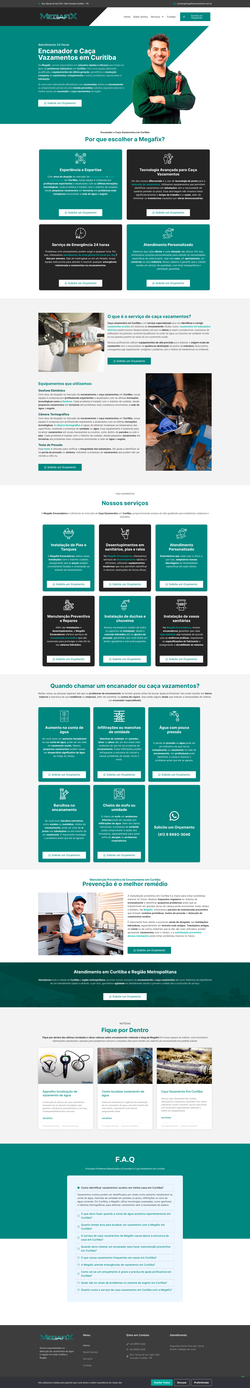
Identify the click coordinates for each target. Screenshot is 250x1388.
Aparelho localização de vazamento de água (60, 1093)
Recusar (182, 1382)
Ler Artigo (48, 1118)
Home (127, 16)
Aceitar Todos (162, 1382)
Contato (171, 16)
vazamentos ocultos (118, 326)
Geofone (67, 401)
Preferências (201, 1382)
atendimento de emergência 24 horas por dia (89, 254)
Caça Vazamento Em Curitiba (182, 1091)
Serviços (155, 16)
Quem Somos (140, 16)
